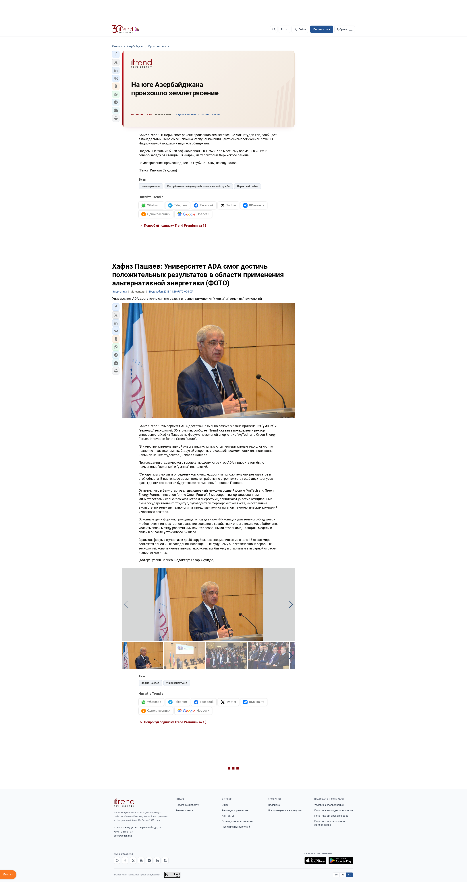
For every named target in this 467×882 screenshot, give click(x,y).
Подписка (274, 804)
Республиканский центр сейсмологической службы (198, 186)
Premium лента (184, 810)
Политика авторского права (331, 815)
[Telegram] (149, 860)
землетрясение (150, 186)
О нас (225, 804)
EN (336, 874)
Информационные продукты (285, 810)
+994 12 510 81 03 (123, 831)
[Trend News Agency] (124, 802)
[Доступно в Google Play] (341, 860)
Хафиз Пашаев (150, 682)
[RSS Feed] (165, 860)
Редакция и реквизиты (235, 810)
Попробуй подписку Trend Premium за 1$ (174, 225)
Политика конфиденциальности (333, 810)
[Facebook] (125, 860)
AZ (342, 874)
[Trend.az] (125, 29)
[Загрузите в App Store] (315, 860)
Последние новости (187, 804)
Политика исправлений (236, 826)
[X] (133, 860)
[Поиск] (273, 29)
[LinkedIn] (157, 860)
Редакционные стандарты (237, 821)
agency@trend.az (123, 835)
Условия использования (329, 804)
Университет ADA (176, 682)
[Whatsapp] (117, 860)
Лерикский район (247, 186)
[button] (115, 54)
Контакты (228, 815)
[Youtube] (141, 860)
